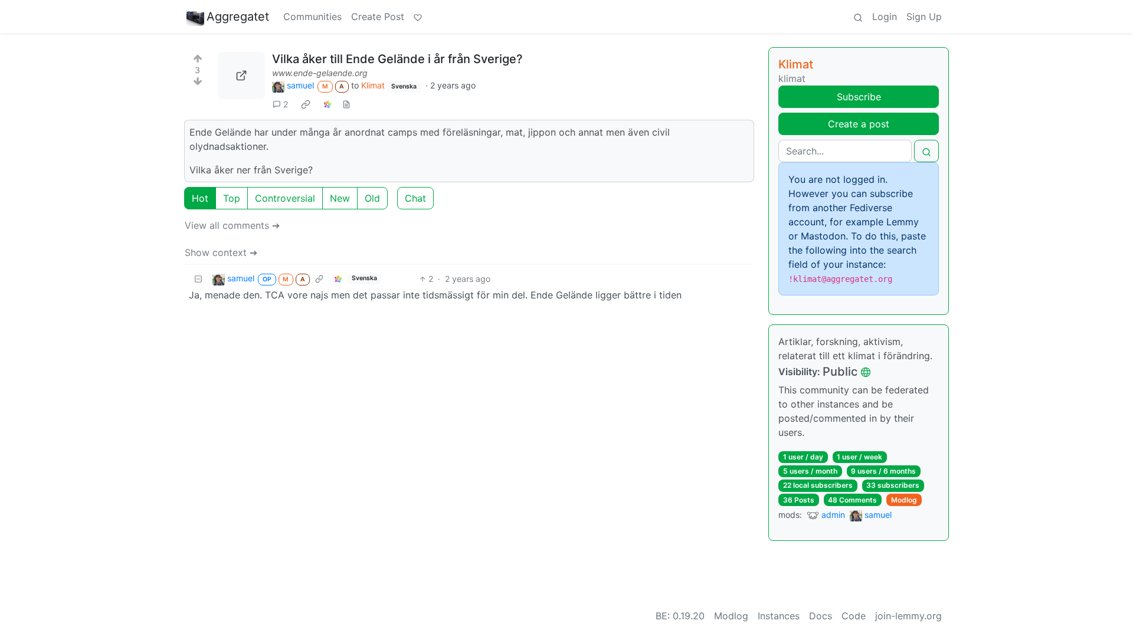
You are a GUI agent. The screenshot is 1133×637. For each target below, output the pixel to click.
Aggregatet (238, 16)
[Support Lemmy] (418, 16)
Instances (779, 616)
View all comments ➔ (232, 225)
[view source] (346, 104)
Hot (200, 198)
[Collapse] (198, 279)
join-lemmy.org (908, 616)
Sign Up (924, 16)
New (340, 198)
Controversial (285, 198)
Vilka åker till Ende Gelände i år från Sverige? (397, 59)
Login (884, 16)
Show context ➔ (221, 252)
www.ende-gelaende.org (320, 73)
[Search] (858, 16)
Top (231, 198)
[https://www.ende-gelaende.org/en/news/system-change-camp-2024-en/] (241, 75)
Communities (312, 16)
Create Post (377, 16)
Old (372, 198)
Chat (415, 198)
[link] (305, 104)
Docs (820, 616)
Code (853, 616)
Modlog (904, 499)
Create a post (858, 124)
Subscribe (859, 97)
